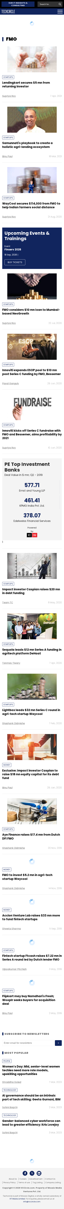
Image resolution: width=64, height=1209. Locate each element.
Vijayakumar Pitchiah (14, 1100)
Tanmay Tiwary (11, 663)
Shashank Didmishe (13, 723)
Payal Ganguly (10, 383)
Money (6, 764)
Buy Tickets (15, 262)
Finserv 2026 (12, 249)
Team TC (7, 602)
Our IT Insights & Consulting (18, 4)
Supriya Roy (9, 96)
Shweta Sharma (11, 1016)
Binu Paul (7, 156)
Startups (8, 77)
